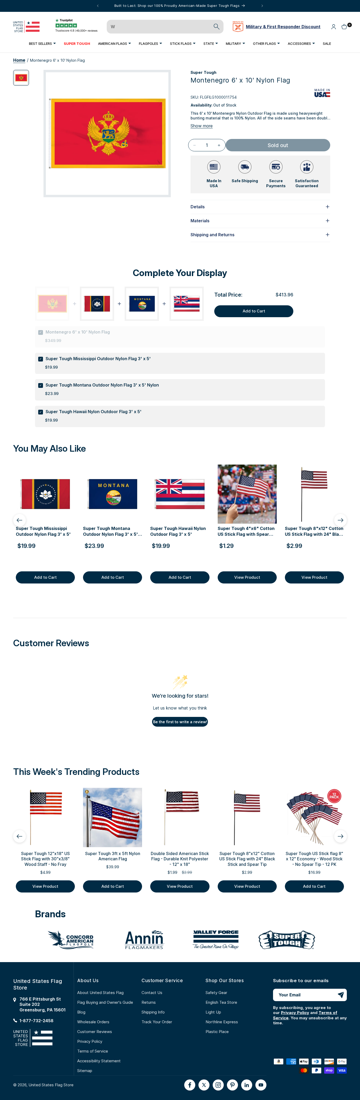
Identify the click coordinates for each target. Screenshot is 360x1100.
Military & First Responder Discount (283, 26)
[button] (42, 43)
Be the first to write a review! (180, 722)
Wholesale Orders (93, 1021)
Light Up (213, 1012)
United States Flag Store (51, 1084)
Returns (149, 1002)
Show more (202, 125)
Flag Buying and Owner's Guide (105, 1002)
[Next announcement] (262, 6)
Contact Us (152, 992)
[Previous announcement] (98, 6)
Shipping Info (153, 1012)
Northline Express (222, 1021)
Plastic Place (217, 1031)
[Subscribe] (341, 995)
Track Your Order (157, 1021)
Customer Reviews (94, 1031)
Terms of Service (92, 1051)
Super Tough (203, 72)
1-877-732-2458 (36, 1020)
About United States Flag (100, 992)
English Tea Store (221, 1002)
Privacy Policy (89, 1041)
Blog (81, 1012)
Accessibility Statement (99, 1060)
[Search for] (216, 26)
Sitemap (84, 1070)
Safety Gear (216, 992)
